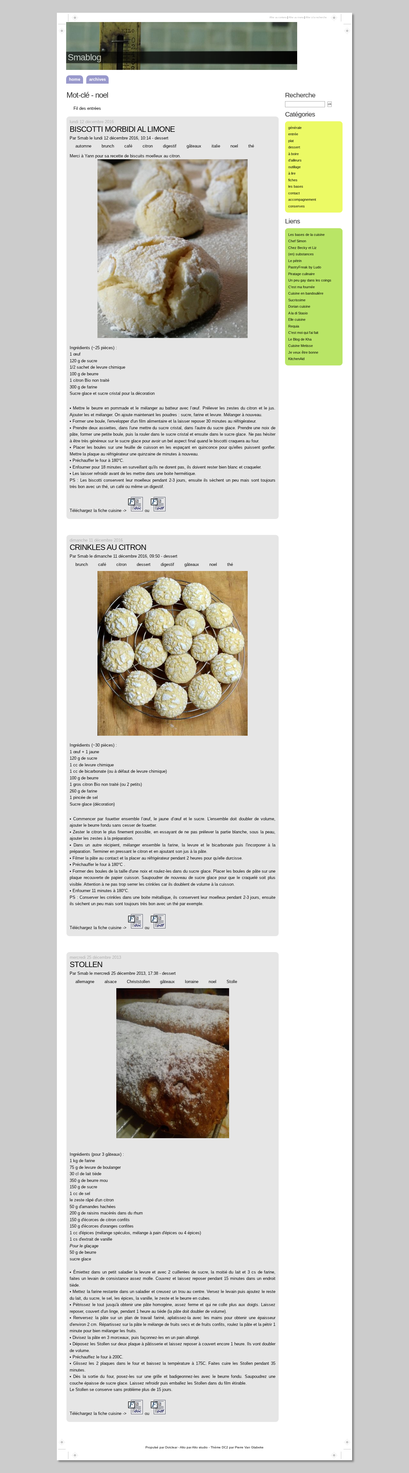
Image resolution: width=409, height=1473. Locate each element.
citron (148, 146)
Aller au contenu (278, 17)
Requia (293, 326)
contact (294, 193)
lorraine (191, 981)
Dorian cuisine (299, 306)
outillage (294, 167)
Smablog (84, 57)
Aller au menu (296, 17)
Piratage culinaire (301, 274)
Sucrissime (296, 300)
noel (234, 146)
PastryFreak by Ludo (304, 267)
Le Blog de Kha (300, 339)
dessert (161, 138)
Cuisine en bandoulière (305, 293)
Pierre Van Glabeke (249, 1447)
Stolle (232, 981)
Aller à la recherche (316, 17)
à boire (293, 154)
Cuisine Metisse (300, 346)
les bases (295, 186)
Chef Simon (297, 241)
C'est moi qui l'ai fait (303, 332)
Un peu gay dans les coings (309, 280)
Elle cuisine (296, 319)
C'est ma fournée (301, 287)
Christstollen (138, 981)
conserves (296, 206)
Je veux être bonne (303, 352)
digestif (169, 146)
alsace (110, 981)
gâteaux (194, 146)
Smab (82, 138)
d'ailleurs (295, 160)
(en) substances (301, 254)
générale (295, 128)
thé (251, 146)
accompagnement (302, 199)
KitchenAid (296, 359)
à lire (292, 173)
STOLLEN (86, 964)
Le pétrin (295, 261)
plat (291, 141)
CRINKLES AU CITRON (108, 547)
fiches (292, 180)
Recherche (300, 95)
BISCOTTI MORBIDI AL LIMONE (122, 129)
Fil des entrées (87, 108)
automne (83, 146)
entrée (293, 134)
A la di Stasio (298, 313)
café (128, 146)
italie (216, 146)
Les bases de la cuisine (306, 235)
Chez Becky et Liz (302, 248)
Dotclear (171, 1447)
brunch (108, 146)
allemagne (84, 981)
